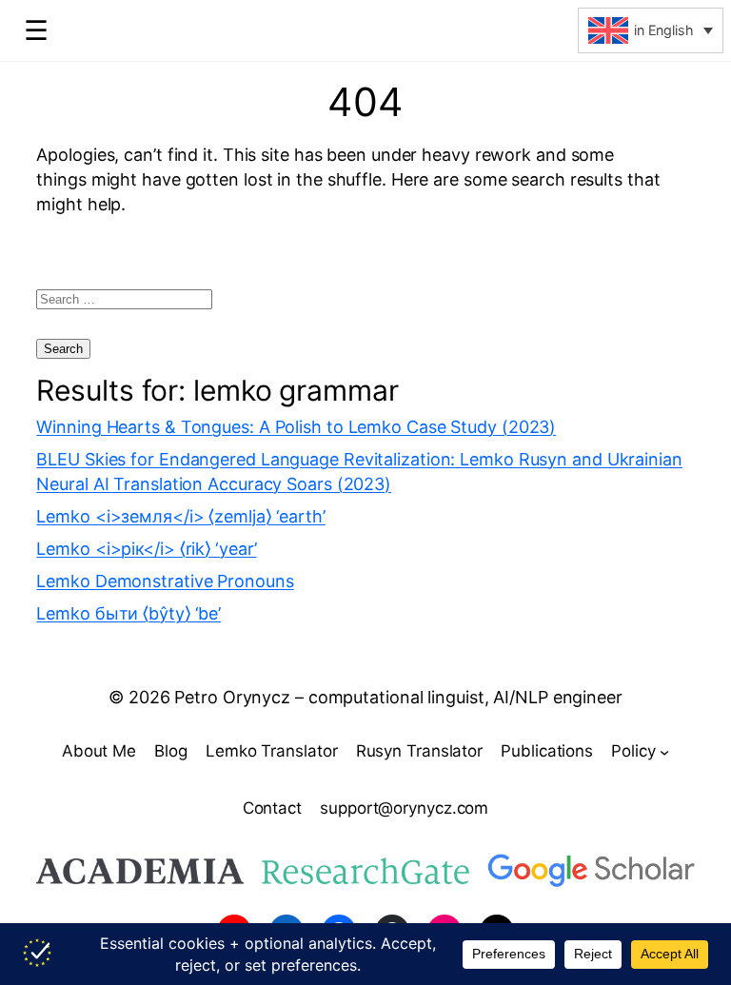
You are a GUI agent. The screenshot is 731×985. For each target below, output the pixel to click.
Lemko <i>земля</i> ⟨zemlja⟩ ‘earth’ (181, 516)
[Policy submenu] (664, 752)
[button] (650, 30)
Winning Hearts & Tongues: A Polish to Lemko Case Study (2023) (296, 427)
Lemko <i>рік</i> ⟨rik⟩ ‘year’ (146, 549)
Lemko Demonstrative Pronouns (164, 581)
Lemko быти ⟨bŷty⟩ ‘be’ (128, 613)
